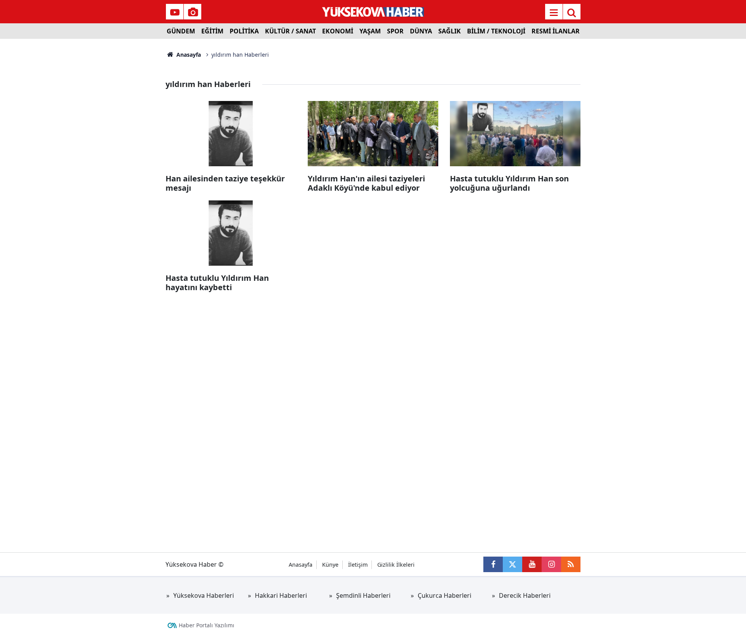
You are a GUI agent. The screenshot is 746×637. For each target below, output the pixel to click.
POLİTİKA (244, 31)
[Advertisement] (101, 155)
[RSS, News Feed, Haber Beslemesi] (570, 564)
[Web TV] (175, 12)
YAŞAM (370, 31)
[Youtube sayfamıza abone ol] (532, 564)
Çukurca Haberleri (444, 595)
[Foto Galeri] (193, 12)
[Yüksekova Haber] (373, 12)
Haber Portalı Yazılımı (206, 625)
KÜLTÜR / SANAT (290, 31)
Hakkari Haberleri (281, 595)
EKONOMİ (337, 31)
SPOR (395, 31)
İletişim (358, 564)
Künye (330, 564)
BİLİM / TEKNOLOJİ (496, 31)
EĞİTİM (212, 31)
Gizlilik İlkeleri (396, 564)
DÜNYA (421, 31)
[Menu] (554, 12)
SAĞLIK (449, 31)
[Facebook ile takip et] (493, 564)
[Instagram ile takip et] (551, 564)
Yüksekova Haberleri (203, 595)
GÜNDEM (181, 31)
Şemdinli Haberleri (363, 595)
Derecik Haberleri (525, 595)
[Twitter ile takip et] (512, 564)
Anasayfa (188, 54)
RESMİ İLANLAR (556, 31)
